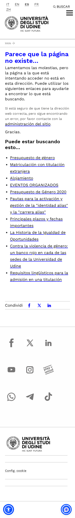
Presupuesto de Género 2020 (38, 191)
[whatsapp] (11, 400)
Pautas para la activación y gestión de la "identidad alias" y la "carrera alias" (39, 205)
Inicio (8, 43)
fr (36, 4)
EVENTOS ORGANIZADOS (34, 185)
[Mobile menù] (69, 12)
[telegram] (30, 400)
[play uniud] (48, 374)
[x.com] (30, 346)
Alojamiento (21, 178)
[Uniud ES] (26, 23)
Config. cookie (15, 471)
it (7, 4)
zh (8, 9)
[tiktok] (48, 400)
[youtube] (11, 374)
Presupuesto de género (32, 157)
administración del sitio (27, 124)
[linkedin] (48, 346)
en (17, 4)
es (27, 4)
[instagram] (30, 374)
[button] (8, 509)
